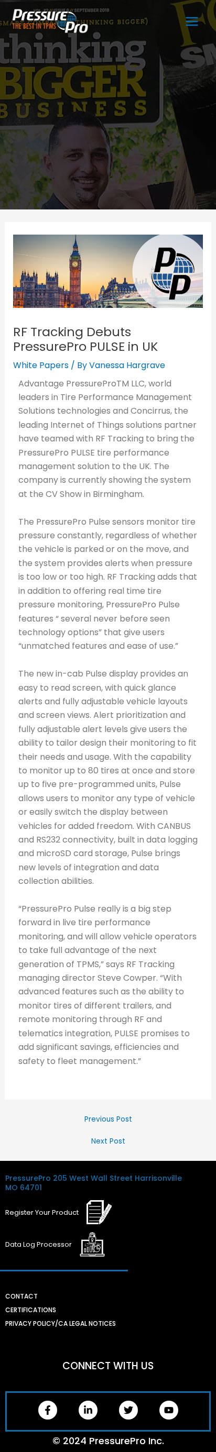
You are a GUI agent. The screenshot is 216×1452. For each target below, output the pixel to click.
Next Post (108, 1141)
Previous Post (108, 1119)
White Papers (41, 365)
